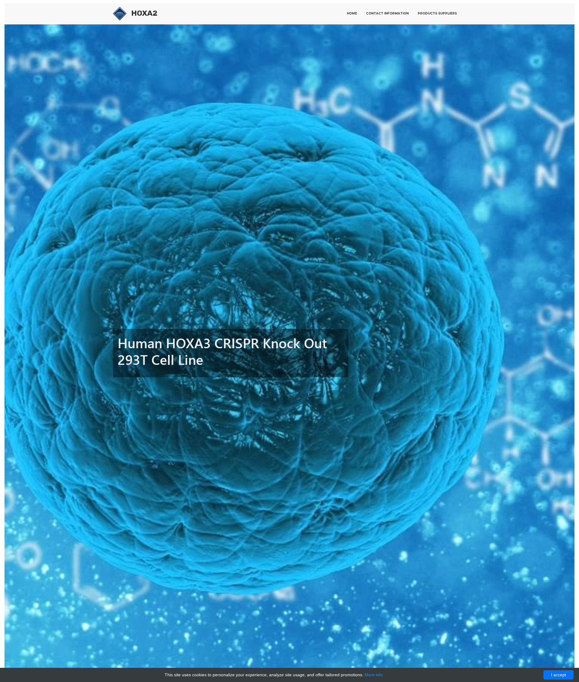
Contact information (387, 13)
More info (374, 674)
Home (352, 13)
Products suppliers (437, 13)
